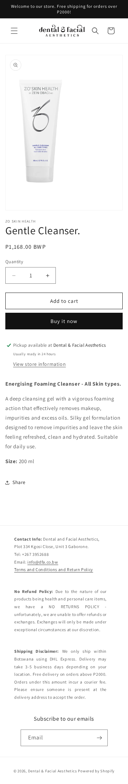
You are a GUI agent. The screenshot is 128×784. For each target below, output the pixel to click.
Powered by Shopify (96, 770)
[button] (14, 31)
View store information (39, 364)
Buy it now (64, 321)
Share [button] (19, 482)
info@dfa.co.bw (42, 562)
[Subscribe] (99, 738)
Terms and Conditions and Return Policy (53, 569)
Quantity (14, 262)
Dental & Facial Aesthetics (52, 770)
